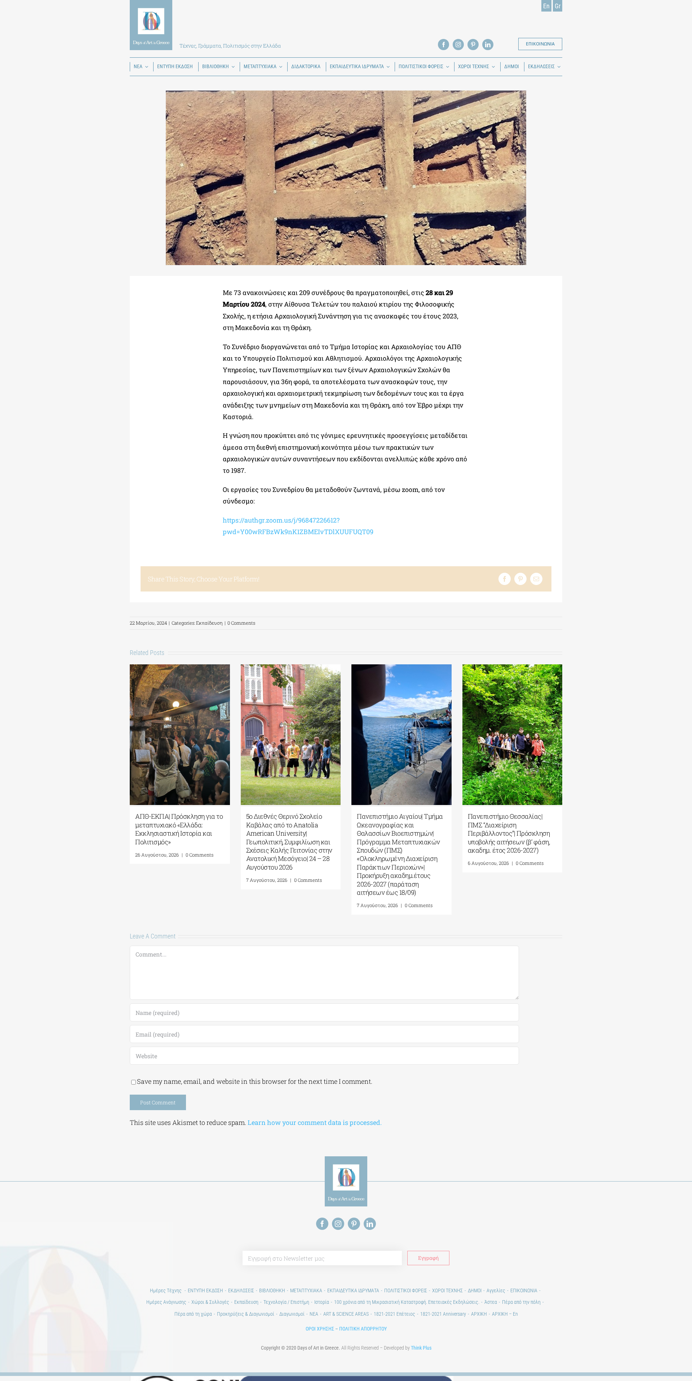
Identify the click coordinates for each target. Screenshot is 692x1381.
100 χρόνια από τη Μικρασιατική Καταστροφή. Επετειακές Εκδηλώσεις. (406, 1302)
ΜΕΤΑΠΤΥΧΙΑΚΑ (306, 1290)
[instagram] (458, 44)
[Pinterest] (520, 579)
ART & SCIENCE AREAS (346, 1314)
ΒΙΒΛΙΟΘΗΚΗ (272, 1290)
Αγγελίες (496, 1290)
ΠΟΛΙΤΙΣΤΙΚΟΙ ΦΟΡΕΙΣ (405, 1290)
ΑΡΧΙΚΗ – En (505, 1314)
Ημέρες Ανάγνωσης (166, 1302)
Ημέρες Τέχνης (166, 1290)
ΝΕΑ (314, 1314)
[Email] (536, 579)
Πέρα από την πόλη (521, 1302)
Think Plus (421, 1348)
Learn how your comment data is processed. (315, 1122)
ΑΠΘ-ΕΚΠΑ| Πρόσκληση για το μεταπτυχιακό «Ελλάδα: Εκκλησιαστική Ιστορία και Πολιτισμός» (179, 829)
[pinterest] (473, 44)
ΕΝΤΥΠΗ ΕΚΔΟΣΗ (205, 1290)
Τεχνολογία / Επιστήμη (286, 1302)
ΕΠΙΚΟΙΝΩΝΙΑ (523, 1290)
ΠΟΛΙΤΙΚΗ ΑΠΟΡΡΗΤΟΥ (363, 1329)
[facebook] (443, 44)
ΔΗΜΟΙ (475, 1290)
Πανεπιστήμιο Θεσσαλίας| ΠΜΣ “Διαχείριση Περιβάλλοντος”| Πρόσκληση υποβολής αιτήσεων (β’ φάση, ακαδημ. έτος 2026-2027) (509, 833)
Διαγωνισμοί (292, 1314)
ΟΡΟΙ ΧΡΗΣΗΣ (320, 1329)
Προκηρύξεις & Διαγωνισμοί (245, 1314)
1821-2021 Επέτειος (394, 1314)
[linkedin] (487, 44)
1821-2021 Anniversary (443, 1314)
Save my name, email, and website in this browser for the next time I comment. (254, 1081)
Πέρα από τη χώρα (193, 1314)
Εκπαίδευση (209, 623)
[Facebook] (505, 579)
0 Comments (241, 623)
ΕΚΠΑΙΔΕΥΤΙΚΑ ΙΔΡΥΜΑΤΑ (353, 1290)
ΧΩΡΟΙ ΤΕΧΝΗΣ (447, 1290)
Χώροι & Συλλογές (210, 1302)
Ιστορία (321, 1302)
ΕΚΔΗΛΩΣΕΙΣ (241, 1290)
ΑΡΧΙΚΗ (479, 1314)
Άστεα (490, 1302)
